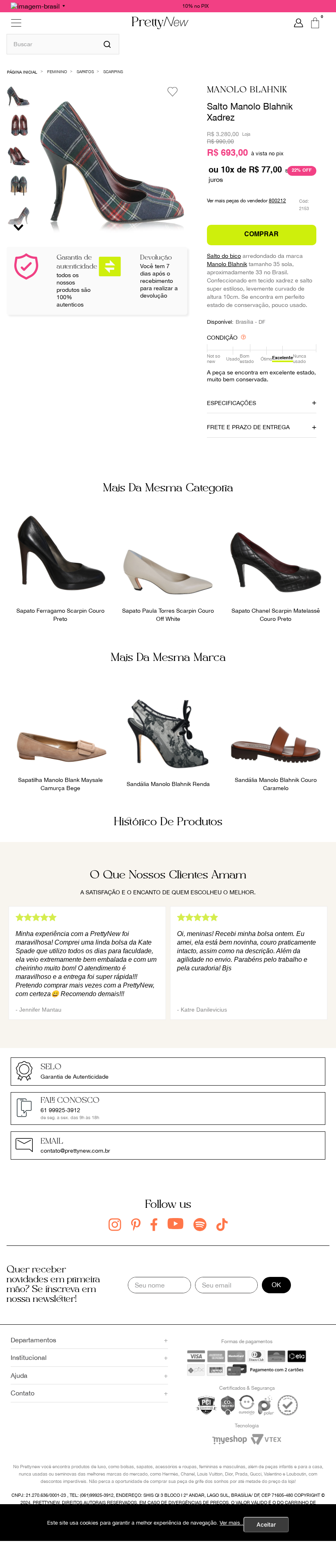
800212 (277, 201)
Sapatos (85, 71)
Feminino (57, 71)
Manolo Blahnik (247, 90)
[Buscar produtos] (107, 44)
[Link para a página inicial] (22, 71)
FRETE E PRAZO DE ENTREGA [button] (248, 427)
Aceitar (266, 1524)
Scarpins (113, 71)
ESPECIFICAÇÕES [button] (231, 403)
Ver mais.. (231, 1523)
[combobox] (63, 44)
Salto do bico (224, 256)
